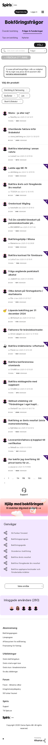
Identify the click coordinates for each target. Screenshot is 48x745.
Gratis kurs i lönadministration (14, 667)
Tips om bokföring (10, 37)
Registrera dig (21, 12)
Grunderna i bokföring (21, 551)
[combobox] (24, 50)
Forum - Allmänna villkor (12, 685)
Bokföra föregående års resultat (25, 563)
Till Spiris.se (7, 711)
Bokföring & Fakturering (14, 90)
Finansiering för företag (12, 646)
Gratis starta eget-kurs (12, 663)
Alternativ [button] (40, 45)
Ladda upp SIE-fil (17, 168)
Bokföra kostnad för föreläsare (25, 255)
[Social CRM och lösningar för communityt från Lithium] (40, 740)
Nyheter (25, 37)
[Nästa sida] (4, 483)
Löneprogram (8, 637)
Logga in (34, 12)
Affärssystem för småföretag (14, 641)
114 (18, 478)
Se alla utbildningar (10, 672)
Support (6, 706)
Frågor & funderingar (32, 31)
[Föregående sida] (4, 478)
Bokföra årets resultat (21, 557)
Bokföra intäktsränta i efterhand (26, 346)
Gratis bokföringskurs (11, 659)
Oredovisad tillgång (19, 203)
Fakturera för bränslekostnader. (25, 329)
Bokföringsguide (18, 545)
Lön (22, 96)
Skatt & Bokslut (10, 101)
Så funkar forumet (19, 533)
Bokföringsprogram (19, 539)
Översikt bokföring (10, 31)
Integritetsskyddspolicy (12, 689)
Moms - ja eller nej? (19, 113)
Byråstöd (8, 96)
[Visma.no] (9, 5)
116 (29, 478)
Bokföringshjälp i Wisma (21, 239)
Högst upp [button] (3, 739)
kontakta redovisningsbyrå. (16, 74)
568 (39, 478)
